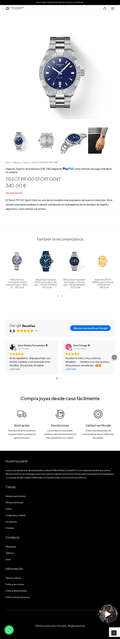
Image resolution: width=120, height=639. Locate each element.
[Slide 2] (46, 140)
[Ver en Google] (13, 347)
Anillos (9, 509)
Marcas (17, 162)
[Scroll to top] (114, 632)
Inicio (8, 162)
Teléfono (10, 553)
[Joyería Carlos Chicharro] (15, 8)
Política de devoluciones (18, 597)
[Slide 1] (19, 140)
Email (8, 559)
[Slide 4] (101, 140)
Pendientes (11, 521)
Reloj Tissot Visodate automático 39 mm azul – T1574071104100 (74, 283)
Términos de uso (13, 578)
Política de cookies (15, 584)
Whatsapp (11, 546)
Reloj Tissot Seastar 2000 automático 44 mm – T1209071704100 (45, 283)
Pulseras (10, 528)
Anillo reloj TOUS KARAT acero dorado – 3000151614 (103, 283)
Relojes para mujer (14, 502)
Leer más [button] (15, 369)
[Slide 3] (74, 140)
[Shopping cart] (103, 8)
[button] (113, 8)
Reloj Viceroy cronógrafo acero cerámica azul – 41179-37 (17, 283)
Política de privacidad (16, 591)
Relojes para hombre (16, 496)
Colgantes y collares (16, 515)
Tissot (26, 162)
